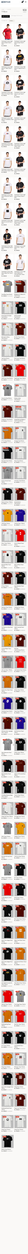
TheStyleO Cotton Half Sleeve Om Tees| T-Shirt (7, 93)
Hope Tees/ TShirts (18, 711)
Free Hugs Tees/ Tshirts (20, 1004)
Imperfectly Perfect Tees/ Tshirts (20, 962)
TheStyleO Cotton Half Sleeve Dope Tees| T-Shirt (19, 43)
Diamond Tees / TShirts (7, 502)
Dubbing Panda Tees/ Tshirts (7, 1109)
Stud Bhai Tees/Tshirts (7, 294)
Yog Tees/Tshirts (5, 358)
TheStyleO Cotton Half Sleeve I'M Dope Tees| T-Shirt (7, 247)
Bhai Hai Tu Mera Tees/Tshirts (5, 337)
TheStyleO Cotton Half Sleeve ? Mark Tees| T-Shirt (7, 68)
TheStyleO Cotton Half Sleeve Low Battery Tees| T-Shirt (8, 119)
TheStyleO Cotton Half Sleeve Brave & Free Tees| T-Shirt (19, 145)
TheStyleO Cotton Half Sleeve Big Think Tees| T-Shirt (7, 273)
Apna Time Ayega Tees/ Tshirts (7, 941)
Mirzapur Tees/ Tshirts (19, 1067)
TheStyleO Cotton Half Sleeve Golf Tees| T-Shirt (7, 144)
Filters (6, 16)
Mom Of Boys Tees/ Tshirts (18, 565)
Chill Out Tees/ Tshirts (19, 856)
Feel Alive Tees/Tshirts (19, 480)
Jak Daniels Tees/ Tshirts (20, 670)
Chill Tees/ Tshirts (6, 523)
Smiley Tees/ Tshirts (19, 690)
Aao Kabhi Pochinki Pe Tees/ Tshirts (7, 983)
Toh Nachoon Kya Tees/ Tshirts (7, 628)
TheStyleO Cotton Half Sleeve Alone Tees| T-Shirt (19, 171)
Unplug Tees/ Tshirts (19, 607)
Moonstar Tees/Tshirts (19, 358)
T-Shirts (11, 20)
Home (3, 9)
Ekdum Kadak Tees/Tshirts (17, 316)
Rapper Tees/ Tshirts (6, 877)
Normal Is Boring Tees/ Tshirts (7, 857)
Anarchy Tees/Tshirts (7, 398)
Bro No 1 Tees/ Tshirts (19, 337)
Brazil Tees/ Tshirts (18, 897)
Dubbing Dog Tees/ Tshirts (6, 1025)
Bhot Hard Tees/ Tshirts (20, 919)
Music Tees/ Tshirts (6, 543)
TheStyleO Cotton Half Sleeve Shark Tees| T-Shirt (7, 43)
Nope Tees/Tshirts (18, 461)
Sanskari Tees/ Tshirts (7, 607)
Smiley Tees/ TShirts (19, 752)
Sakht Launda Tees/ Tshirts (19, 628)
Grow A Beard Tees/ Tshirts (19, 544)
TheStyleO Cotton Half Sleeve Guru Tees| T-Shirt (19, 119)
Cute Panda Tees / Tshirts (18, 1046)
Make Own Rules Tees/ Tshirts (19, 941)
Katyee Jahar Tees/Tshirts (17, 399)
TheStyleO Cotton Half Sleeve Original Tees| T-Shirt (20, 68)
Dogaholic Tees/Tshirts (7, 419)
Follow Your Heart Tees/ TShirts (7, 690)
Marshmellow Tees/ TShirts (6, 774)
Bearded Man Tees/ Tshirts (6, 565)
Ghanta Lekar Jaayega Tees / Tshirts (7, 731)
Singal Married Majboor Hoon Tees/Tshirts (20, 420)
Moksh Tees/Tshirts (6, 1149)
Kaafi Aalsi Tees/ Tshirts (20, 378)
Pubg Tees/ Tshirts (6, 1067)
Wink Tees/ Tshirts (6, 836)
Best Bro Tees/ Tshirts (19, 1024)
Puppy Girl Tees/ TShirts (7, 816)
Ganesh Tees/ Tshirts (7, 1004)
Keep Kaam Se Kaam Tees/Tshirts (6, 316)
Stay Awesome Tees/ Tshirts (7, 753)
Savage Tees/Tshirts (19, 441)
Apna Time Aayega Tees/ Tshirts (7, 1087)
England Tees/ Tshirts (19, 836)
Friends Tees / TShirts (19, 523)
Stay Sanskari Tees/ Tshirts (19, 586)
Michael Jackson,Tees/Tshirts (19, 649)
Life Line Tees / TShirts (7, 670)
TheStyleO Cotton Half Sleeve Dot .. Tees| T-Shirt (19, 247)
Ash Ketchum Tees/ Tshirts (19, 731)
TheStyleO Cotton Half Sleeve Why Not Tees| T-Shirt (7, 196)
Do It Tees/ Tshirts (6, 1045)
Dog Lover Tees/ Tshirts (20, 1108)
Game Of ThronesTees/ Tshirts (20, 774)
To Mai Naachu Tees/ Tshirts (7, 898)
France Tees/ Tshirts (19, 795)
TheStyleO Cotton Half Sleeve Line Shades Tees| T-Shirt (19, 222)
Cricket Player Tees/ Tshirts (6, 649)
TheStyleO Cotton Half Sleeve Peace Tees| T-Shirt (19, 196)
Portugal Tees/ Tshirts (19, 816)
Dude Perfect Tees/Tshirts (17, 502)
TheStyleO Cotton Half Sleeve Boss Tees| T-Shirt (8, 170)
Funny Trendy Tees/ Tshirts (6, 481)
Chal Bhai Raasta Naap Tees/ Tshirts (7, 796)
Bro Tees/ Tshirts (18, 877)
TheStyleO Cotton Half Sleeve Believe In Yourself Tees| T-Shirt (19, 273)
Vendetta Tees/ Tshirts (7, 711)
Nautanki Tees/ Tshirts (7, 461)
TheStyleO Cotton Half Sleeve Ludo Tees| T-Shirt (19, 94)
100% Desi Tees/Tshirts (7, 378)
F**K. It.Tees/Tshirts (6, 441)
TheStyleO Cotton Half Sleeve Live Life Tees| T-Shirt (7, 222)
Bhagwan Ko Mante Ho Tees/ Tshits (19, 295)
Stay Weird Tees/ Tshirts (20, 983)
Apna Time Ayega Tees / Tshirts (7, 962)
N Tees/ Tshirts (5, 586)
